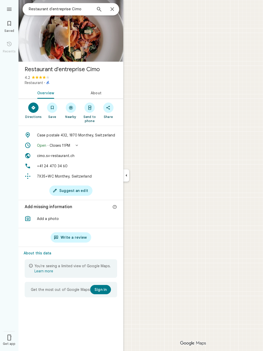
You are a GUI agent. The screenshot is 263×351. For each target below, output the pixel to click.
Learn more (43, 271)
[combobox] (60, 9)
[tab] (45, 92)
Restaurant (34, 82)
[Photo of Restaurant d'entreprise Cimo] (70, 31)
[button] (70, 145)
